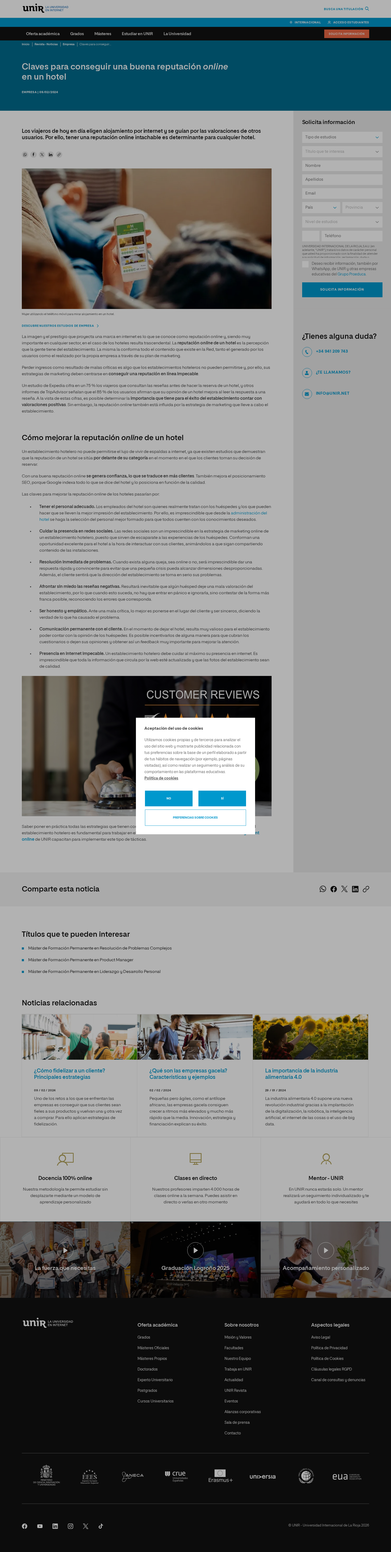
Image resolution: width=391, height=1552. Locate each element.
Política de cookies (161, 778)
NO (169, 798)
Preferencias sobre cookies (195, 817)
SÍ (222, 798)
